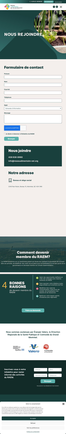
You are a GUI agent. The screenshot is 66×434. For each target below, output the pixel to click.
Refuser (33, 423)
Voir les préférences (33, 428)
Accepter (33, 418)
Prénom (6, 74)
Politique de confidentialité (33, 431)
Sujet (6, 105)
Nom (5, 81)
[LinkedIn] (57, 7)
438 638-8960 (15, 157)
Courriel (7, 89)
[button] (63, 404)
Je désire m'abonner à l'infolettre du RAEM (20, 134)
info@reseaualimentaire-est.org (23, 161)
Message (7, 113)
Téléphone (7, 97)
